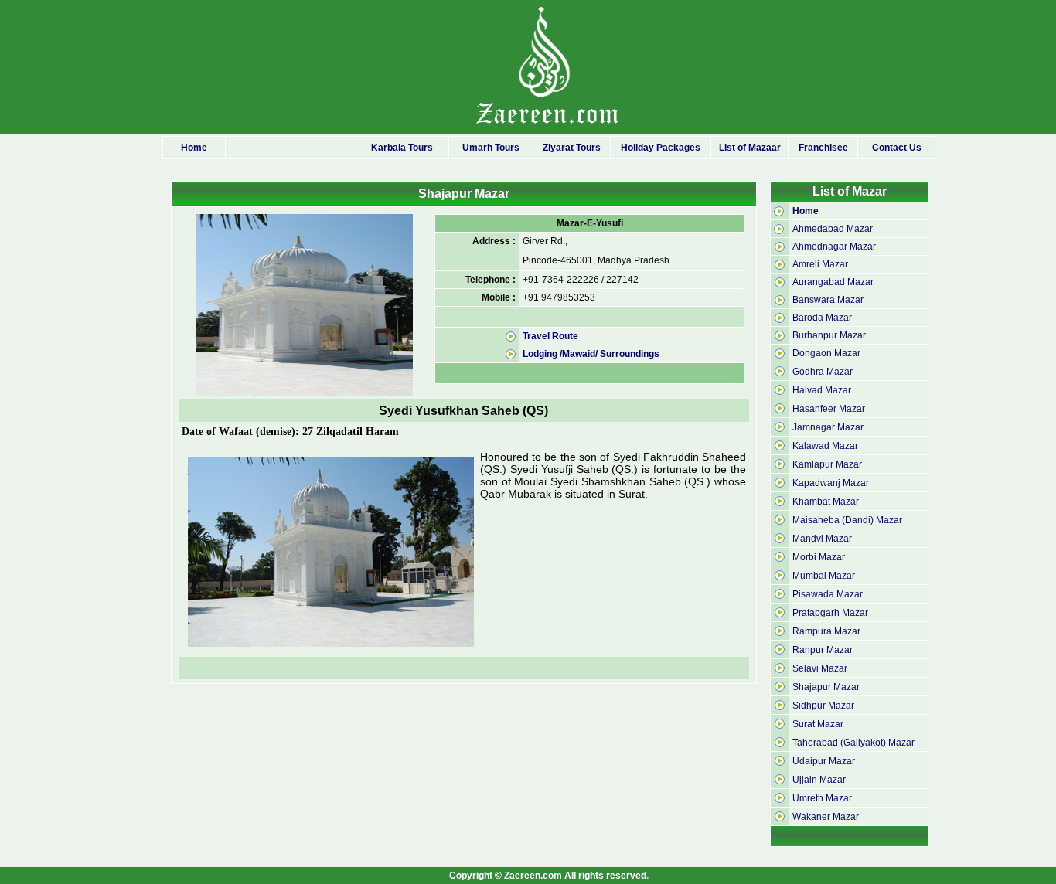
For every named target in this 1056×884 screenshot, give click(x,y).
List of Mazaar (750, 147)
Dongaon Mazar (826, 353)
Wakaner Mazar (825, 816)
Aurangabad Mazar (833, 282)
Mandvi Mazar (822, 538)
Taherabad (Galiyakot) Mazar (853, 742)
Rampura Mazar (826, 631)
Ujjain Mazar (819, 779)
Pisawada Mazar (827, 594)
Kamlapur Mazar (827, 464)
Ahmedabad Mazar (832, 228)
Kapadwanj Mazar (830, 483)
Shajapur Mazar (826, 687)
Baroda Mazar (822, 317)
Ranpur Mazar (822, 649)
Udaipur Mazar (823, 761)
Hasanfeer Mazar (828, 408)
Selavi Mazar (819, 668)
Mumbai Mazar (823, 575)
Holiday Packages (660, 147)
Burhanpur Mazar (829, 335)
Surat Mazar (817, 724)
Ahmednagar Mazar (834, 246)
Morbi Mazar (818, 557)
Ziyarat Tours (572, 147)
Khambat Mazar (825, 501)
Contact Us (896, 147)
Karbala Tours (402, 147)
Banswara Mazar (828, 299)
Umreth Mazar (822, 798)
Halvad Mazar (821, 390)
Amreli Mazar (820, 264)
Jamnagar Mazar (828, 427)
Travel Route (550, 336)
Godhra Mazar (822, 371)
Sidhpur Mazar (823, 705)
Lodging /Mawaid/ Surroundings (591, 353)
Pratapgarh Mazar (830, 612)
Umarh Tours (490, 147)
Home (194, 147)
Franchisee (823, 147)
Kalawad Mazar (825, 445)
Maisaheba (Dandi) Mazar (847, 520)
